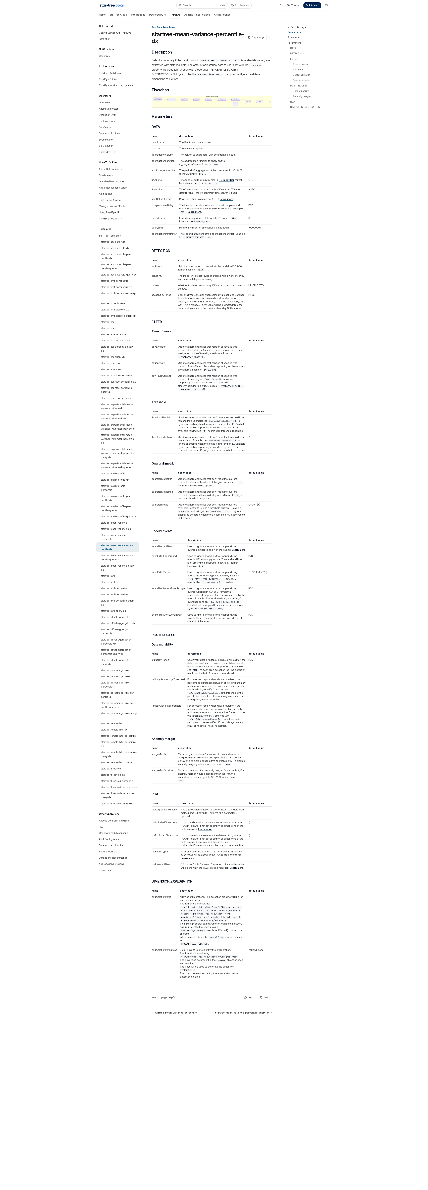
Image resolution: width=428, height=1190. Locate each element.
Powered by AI (157, 14)
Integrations (138, 14)
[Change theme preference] (326, 5)
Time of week (300, 64)
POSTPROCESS (299, 85)
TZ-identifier (226, 179)
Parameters (294, 42)
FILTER (294, 58)
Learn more (226, 199)
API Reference (222, 14)
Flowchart (293, 37)
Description (294, 32)
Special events (301, 80)
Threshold (298, 69)
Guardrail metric (301, 74)
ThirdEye (175, 14)
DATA (293, 48)
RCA (292, 101)
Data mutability (301, 90)
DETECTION (297, 53)
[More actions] (269, 37)
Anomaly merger (302, 96)
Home (102, 14)
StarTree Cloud (118, 14)
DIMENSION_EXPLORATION (305, 107)
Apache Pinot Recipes (197, 14)
